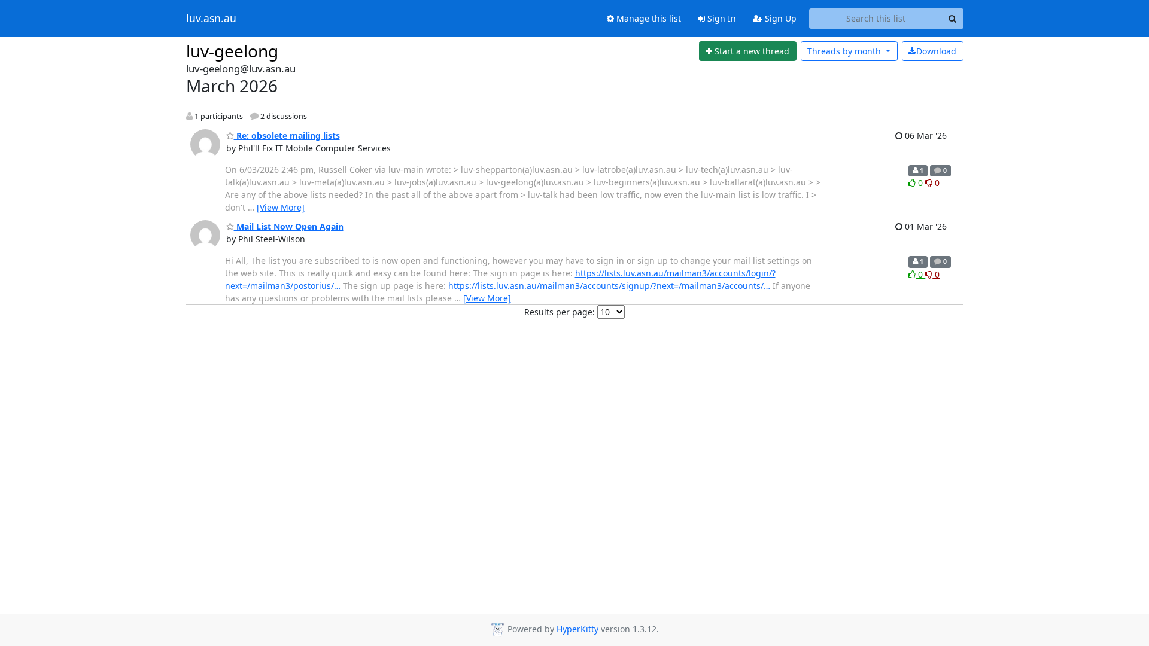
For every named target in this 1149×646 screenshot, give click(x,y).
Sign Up (779, 18)
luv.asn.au (211, 18)
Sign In (720, 18)
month (845, 51)
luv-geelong (232, 50)
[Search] (952, 18)
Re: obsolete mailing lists (287, 135)
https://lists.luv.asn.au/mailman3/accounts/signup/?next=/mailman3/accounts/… (609, 285)
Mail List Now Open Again (289, 226)
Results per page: (559, 312)
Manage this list (647, 18)
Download (936, 51)
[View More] (281, 207)
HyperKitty (577, 629)
